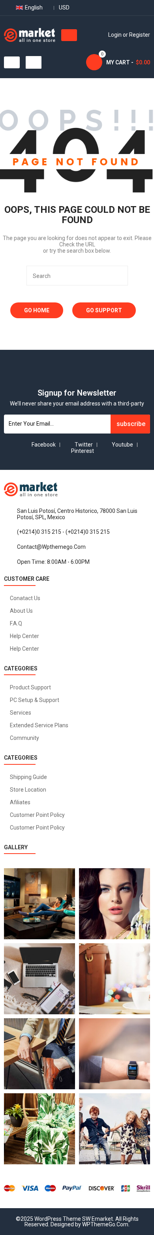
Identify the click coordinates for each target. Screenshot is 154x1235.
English (34, 7)
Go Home (36, 310)
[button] (69, 35)
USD (64, 7)
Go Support (104, 310)
